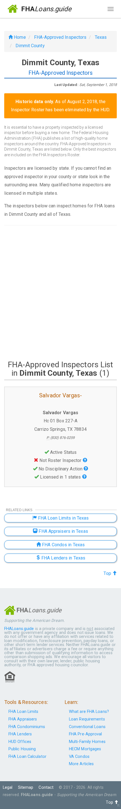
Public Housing (22, 749)
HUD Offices (19, 741)
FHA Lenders (20, 734)
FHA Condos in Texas (63, 544)
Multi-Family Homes (87, 741)
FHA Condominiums (26, 726)
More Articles (81, 764)
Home (19, 37)
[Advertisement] (60, 292)
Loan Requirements (87, 719)
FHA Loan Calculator (27, 756)
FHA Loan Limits (23, 711)
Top (108, 573)
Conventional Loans (87, 726)
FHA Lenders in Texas (62, 558)
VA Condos (79, 756)
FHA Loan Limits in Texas (63, 518)
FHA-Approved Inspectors (60, 37)
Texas (101, 37)
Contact (46, 787)
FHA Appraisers (22, 719)
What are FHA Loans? (89, 711)
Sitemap (25, 787)
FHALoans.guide (19, 628)
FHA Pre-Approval (85, 734)
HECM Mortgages (85, 749)
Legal (8, 787)
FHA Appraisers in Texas (62, 531)
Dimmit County (29, 45)
